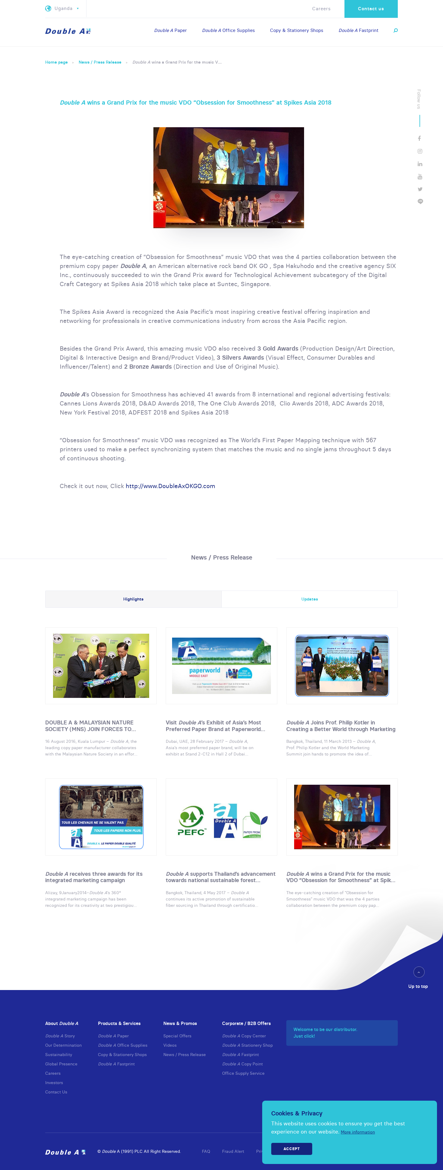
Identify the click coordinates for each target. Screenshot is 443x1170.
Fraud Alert (233, 1151)
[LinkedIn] (420, 163)
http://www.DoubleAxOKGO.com (170, 486)
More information (358, 1132)
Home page (56, 62)
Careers (321, 8)
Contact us (371, 8)
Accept (292, 1148)
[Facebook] (419, 138)
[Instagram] (420, 151)
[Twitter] (420, 189)
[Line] (420, 201)
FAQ (206, 1151)
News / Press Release (100, 62)
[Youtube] (420, 176)
